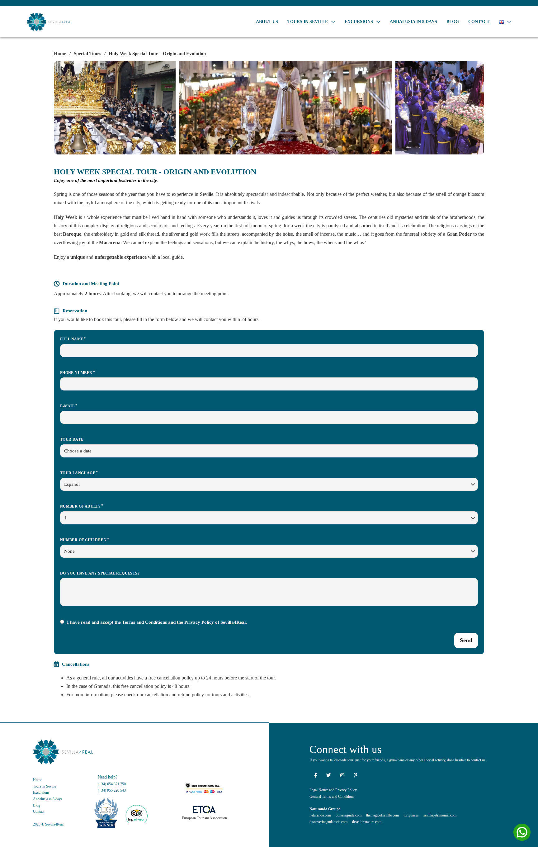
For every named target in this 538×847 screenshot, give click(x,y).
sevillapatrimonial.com (439, 815)
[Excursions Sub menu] (378, 22)
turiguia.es (411, 815)
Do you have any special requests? (99, 573)
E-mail (67, 406)
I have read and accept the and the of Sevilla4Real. (157, 622)
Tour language (77, 473)
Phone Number (76, 373)
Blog (452, 21)
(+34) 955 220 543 (112, 790)
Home (60, 53)
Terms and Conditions (144, 622)
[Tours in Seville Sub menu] (333, 22)
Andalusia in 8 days (413, 21)
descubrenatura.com (366, 822)
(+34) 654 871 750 (112, 784)
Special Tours (87, 53)
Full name (71, 339)
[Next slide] (476, 107)
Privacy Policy (199, 622)
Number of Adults (80, 506)
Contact (478, 21)
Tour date (71, 439)
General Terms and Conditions (331, 796)
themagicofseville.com (382, 815)
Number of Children (83, 540)
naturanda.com (320, 815)
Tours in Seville (307, 21)
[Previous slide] (61, 107)
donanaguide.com (348, 815)
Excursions (359, 21)
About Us (267, 21)
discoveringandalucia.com (328, 822)
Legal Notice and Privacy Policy (333, 790)
